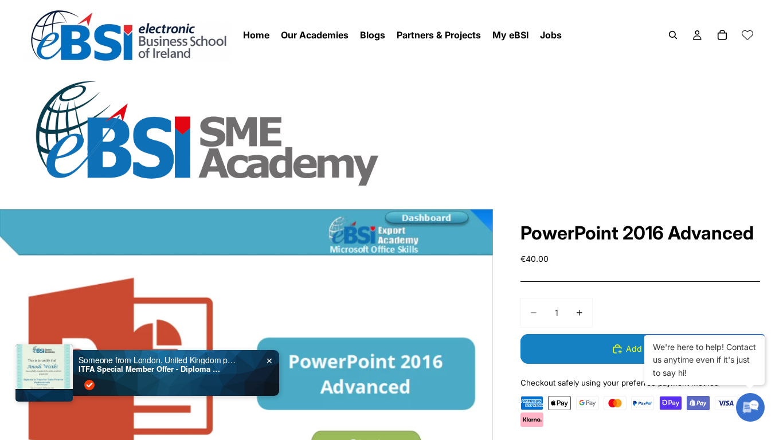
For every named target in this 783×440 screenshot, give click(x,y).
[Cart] (722, 35)
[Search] (673, 35)
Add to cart (647, 348)
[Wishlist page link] (747, 35)
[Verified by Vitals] (89, 385)
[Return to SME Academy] (391, 132)
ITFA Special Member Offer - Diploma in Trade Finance (150, 369)
